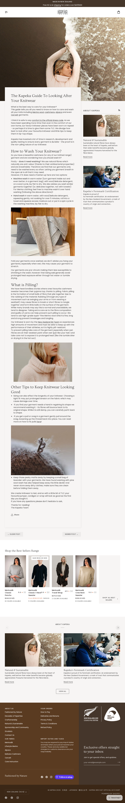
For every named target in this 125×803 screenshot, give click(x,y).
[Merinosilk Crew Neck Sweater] (86, 571)
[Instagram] (51, 777)
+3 (25, 601)
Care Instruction (11, 761)
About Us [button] (9, 709)
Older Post (14, 534)
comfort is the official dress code (47, 120)
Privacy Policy (46, 720)
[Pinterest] (47, 777)
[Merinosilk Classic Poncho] (15, 571)
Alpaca (8, 750)
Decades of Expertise (14, 716)
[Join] (118, 762)
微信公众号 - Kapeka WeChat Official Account (99, 790)
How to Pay (45, 712)
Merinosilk (9, 742)
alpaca (59, 112)
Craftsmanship (11, 720)
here (39, 421)
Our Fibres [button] (10, 739)
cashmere (50, 112)
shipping (57, 5)
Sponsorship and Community (17, 727)
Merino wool (38, 112)
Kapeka (53, 790)
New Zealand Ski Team (48, 322)
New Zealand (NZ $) (15, 792)
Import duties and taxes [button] (52, 739)
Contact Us (9, 735)
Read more (87, 157)
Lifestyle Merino (11, 746)
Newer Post (71, 534)
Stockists (8, 731)
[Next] (118, 628)
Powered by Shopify (111, 794)
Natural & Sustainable (95, 140)
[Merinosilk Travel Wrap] (62, 571)
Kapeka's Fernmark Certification (101, 191)
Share (16, 515)
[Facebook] (42, 777)
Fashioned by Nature (13, 712)
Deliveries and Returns (50, 716)
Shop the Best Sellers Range (22, 550)
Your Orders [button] (46, 709)
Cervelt (14, 114)
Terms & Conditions (49, 723)
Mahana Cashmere (13, 754)
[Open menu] (8, 12)
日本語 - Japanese (70, 790)
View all (62, 691)
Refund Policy (46, 727)
